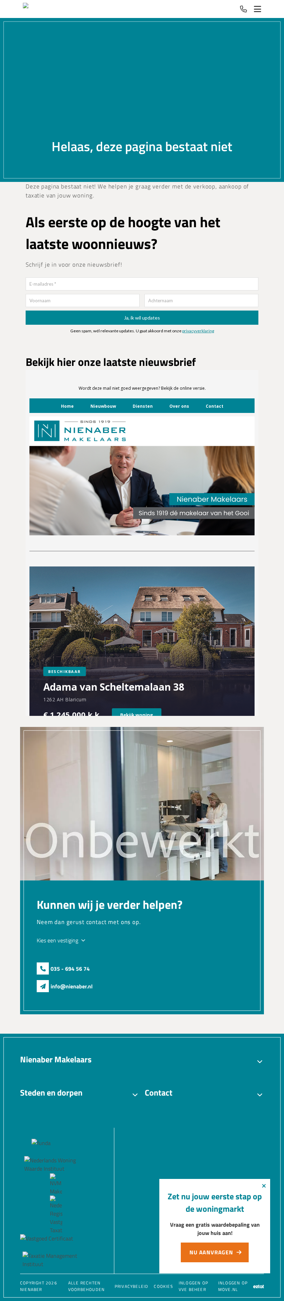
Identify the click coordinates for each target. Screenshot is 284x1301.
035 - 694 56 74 (70, 969)
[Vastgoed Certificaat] (56, 1243)
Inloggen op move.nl (233, 1286)
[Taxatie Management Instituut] (56, 1260)
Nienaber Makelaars (55, 1059)
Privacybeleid (132, 1286)
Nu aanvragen (211, 1252)
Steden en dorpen (51, 1092)
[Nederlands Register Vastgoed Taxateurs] (56, 1215)
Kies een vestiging (57, 940)
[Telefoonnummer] (243, 9)
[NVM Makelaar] (56, 1184)
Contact (158, 1092)
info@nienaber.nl (71, 986)
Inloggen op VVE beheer (193, 1286)
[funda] (56, 1147)
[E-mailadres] (43, 986)
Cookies (163, 1286)
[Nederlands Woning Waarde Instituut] (56, 1164)
